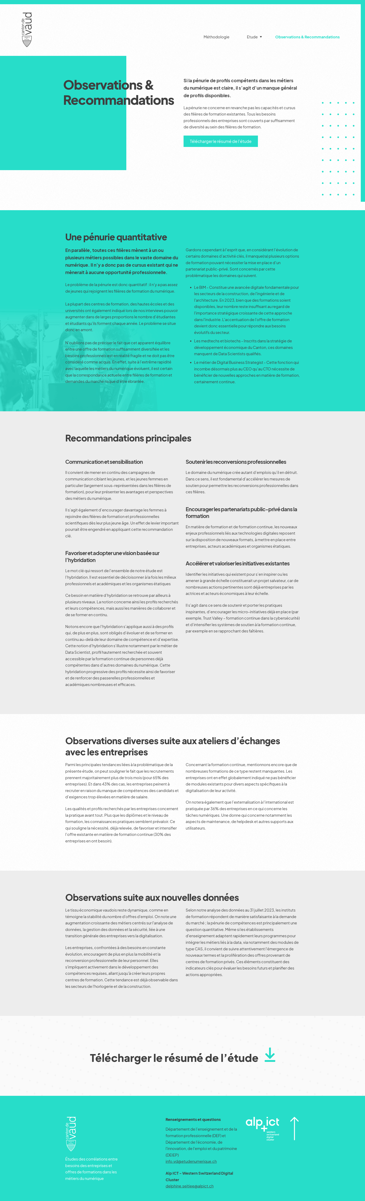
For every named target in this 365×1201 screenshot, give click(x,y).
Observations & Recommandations (307, 36)
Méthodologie (216, 36)
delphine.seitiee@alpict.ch (190, 1186)
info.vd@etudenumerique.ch (191, 1161)
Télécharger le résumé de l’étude (221, 141)
